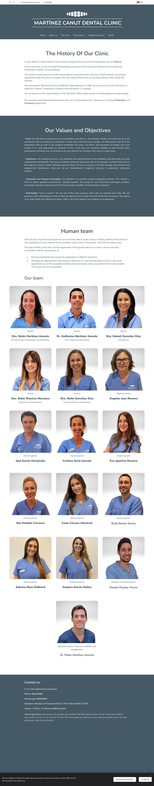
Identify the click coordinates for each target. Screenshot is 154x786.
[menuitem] (43, 35)
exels (77, 773)
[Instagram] (13, 2)
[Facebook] (10, 2)
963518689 (48, 2)
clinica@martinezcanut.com (30, 2)
